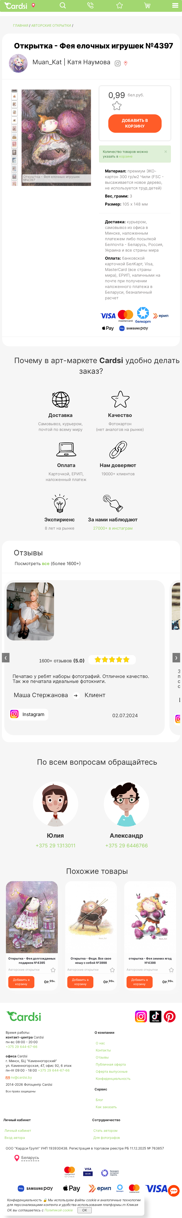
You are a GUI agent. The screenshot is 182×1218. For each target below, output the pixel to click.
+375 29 (56, 846)
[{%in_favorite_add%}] (53, 969)
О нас (100, 1043)
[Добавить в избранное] (117, 105)
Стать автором (105, 1130)
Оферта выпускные (111, 1071)
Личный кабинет (18, 1130)
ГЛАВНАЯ (20, 25)
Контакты (103, 1050)
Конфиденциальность (113, 1078)
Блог (99, 1100)
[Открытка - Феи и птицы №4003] (14, 160)
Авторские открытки (51, 25)
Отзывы (102, 1057)
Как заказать (106, 1107)
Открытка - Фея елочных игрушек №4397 (93, 45)
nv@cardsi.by (21, 1077)
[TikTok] (154, 1016)
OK (84, 1210)
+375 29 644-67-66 (21, 1047)
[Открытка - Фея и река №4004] (14, 168)
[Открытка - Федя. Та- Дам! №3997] (14, 112)
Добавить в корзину (21, 982)
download (102, 1114)
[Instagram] (140, 1016)
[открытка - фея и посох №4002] (14, 152)
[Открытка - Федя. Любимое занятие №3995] (14, 96)
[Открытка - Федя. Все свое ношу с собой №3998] (14, 120)
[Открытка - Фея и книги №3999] (14, 128)
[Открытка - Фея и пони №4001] (14, 144)
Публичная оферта (111, 1064)
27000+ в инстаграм (113, 528)
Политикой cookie (59, 1210)
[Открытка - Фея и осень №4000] (14, 136)
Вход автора (15, 1138)
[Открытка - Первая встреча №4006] (14, 184)
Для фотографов (106, 1138)
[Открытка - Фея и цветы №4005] (14, 176)
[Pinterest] (169, 1016)
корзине (125, 156)
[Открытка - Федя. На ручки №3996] (14, 104)
